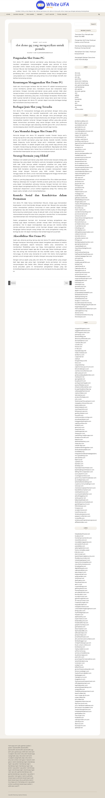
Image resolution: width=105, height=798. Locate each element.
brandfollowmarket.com (83, 490)
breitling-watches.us (81, 141)
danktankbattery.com (82, 441)
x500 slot (25, 752)
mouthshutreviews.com (83, 564)
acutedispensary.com (82, 480)
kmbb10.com (79, 425)
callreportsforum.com (82, 719)
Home (8, 14)
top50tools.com (80, 175)
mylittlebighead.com (82, 612)
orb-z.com (78, 399)
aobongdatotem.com (82, 548)
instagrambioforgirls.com (83, 421)
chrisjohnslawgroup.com (83, 643)
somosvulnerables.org (82, 653)
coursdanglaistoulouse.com (84, 131)
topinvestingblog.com (82, 173)
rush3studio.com (80, 342)
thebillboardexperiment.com (84, 691)
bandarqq (78, 99)
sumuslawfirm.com (81, 474)
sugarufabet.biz (80, 697)
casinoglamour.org (81, 311)
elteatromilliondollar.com (83, 387)
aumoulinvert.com (81, 274)
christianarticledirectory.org (84, 315)
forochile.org (79, 208)
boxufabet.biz (79, 699)
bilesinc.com (79, 189)
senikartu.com (79, 355)
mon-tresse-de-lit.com (82, 695)
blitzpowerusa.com (81, 411)
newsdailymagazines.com (83, 542)
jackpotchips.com (80, 635)
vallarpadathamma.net (82, 391)
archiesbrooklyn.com (82, 224)
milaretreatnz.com (81, 191)
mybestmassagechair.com (83, 256)
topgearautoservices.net (83, 701)
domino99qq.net (80, 336)
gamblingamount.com (82, 504)
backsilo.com (79, 464)
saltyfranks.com (80, 179)
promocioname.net (81, 214)
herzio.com (78, 346)
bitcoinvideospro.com (82, 369)
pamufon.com (79, 657)
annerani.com (79, 181)
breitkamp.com (80, 647)
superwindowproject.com (83, 278)
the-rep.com (79, 177)
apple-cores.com (80, 290)
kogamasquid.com (81, 306)
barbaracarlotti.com (81, 294)
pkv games (78, 89)
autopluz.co (79, 147)
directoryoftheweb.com (82, 338)
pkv (76, 103)
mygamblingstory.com (82, 328)
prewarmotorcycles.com (83, 157)
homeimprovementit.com (83, 538)
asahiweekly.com (80, 617)
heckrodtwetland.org (82, 252)
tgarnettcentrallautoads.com (84, 143)
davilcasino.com (80, 580)
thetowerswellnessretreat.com (85, 681)
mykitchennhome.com (82, 272)
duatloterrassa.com (81, 655)
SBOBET (40, 14)
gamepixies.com (80, 627)
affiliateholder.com (81, 522)
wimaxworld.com (80, 216)
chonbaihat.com (80, 230)
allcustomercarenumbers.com (85, 639)
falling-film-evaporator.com (84, 472)
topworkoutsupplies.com (83, 562)
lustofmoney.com (80, 512)
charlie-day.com (80, 445)
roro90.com (79, 344)
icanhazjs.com (79, 282)
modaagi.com (79, 194)
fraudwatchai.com (81, 582)
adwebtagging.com (81, 496)
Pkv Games (30, 14)
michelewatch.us (80, 137)
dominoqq (78, 105)
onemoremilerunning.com (83, 417)
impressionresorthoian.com (84, 468)
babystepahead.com (81, 500)
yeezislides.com (80, 546)
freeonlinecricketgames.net (84, 218)
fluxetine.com (79, 260)
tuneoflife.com (79, 518)
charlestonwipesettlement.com (85, 488)
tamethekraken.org (81, 661)
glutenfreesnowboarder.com (84, 669)
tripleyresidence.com (82, 649)
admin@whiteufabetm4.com (46, 52)
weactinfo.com (79, 429)
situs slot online (13, 760)
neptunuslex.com (81, 133)
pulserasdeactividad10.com (83, 292)
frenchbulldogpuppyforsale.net (85, 304)
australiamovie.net (81, 125)
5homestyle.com (80, 317)
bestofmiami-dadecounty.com (85, 556)
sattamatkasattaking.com (83, 687)
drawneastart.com (81, 629)
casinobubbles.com (81, 570)
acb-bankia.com (80, 457)
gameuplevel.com (81, 588)
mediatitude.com (80, 155)
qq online (78, 79)
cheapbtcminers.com (82, 606)
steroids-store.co (80, 236)
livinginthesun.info (81, 361)
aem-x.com (78, 584)
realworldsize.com (81, 393)
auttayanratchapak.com (83, 383)
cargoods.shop (79, 365)
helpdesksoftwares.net (82, 534)
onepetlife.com (80, 689)
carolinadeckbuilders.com (83, 171)
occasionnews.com (81, 510)
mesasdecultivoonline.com (83, 403)
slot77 (17, 786)
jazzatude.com (80, 183)
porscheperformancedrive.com (85, 659)
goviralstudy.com (80, 286)
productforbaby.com (82, 397)
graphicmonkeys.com (82, 625)
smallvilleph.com (80, 195)
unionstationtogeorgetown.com (85, 608)
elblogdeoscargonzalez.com (84, 232)
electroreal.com (80, 554)
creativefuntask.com (81, 602)
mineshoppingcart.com (82, 560)
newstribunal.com (81, 540)
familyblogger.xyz (81, 641)
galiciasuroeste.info (81, 198)
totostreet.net (79, 578)
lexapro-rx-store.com (82, 300)
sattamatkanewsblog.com (83, 482)
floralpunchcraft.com (82, 437)
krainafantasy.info (80, 351)
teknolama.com (80, 395)
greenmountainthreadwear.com (85, 478)
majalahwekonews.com (82, 330)
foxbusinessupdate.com (83, 449)
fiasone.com (79, 439)
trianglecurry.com (81, 677)
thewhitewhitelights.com (83, 248)
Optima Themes (22, 795)
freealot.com (79, 614)
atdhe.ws (78, 250)
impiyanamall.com (81, 574)
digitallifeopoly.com (81, 568)
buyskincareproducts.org (83, 302)
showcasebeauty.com (82, 165)
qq (76, 107)
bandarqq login (22, 762)
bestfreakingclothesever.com (84, 470)
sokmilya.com (79, 721)
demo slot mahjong (81, 81)
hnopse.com (79, 508)
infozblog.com (79, 228)
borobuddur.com (80, 594)
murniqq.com (12, 782)
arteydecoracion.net (81, 238)
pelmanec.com (80, 334)
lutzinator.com (80, 663)
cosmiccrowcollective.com (83, 371)
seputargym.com (80, 572)
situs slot (17, 754)
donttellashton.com (81, 340)
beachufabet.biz (80, 693)
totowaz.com (79, 486)
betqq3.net (78, 264)
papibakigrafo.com (81, 280)
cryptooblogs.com (81, 586)
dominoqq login (18, 770)
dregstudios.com (80, 202)
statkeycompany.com (82, 169)
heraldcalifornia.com (81, 623)
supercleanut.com (81, 618)
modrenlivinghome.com (83, 709)
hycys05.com (79, 415)
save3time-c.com (80, 149)
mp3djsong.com (80, 129)
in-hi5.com (78, 348)
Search (93, 24)
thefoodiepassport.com (82, 276)
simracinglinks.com (81, 159)
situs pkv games (80, 91)
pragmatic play (14, 756)
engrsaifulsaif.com (81, 604)
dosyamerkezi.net (81, 161)
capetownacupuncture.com (84, 367)
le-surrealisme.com (81, 163)
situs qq (77, 73)
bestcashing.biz (80, 220)
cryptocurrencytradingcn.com (85, 484)
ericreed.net (79, 258)
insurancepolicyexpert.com (84, 167)
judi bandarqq (79, 87)
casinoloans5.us (80, 266)
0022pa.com (79, 185)
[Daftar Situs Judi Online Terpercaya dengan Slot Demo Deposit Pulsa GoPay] (52, 5)
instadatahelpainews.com (83, 711)
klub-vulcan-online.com (83, 645)
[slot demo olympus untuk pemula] (68, 283)
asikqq (77, 95)
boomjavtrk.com (80, 725)
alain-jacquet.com (81, 373)
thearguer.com (80, 433)
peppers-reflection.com (82, 516)
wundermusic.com (81, 596)
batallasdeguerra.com (82, 200)
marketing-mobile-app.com (84, 435)
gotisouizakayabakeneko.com (84, 375)
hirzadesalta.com (80, 566)
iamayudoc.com (80, 610)
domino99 (16, 748)
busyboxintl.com (80, 381)
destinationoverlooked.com (84, 502)
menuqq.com (12, 746)
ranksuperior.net (80, 498)
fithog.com (78, 240)
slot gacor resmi (20, 776)
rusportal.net (79, 357)
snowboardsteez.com (82, 419)
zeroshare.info (79, 187)
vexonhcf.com (79, 151)
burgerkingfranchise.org (83, 389)
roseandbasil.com (80, 246)
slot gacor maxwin (25, 760)
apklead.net (79, 727)
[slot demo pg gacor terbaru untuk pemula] (12, 283)
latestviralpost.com (81, 407)
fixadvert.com (79, 145)
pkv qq (77, 77)
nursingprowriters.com (82, 476)
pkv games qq (16, 752)
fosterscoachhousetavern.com (85, 401)
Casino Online (18, 14)
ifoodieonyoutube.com (82, 558)
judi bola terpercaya (23, 778)
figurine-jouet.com (81, 703)
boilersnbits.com (80, 405)
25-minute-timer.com (82, 600)
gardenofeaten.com (81, 413)
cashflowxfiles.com (81, 423)
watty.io (77, 359)
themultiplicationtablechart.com (85, 308)
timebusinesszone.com (82, 514)
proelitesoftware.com (82, 637)
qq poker (16, 764)
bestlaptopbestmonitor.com (84, 242)
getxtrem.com (79, 427)
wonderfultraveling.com (83, 212)
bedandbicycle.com (81, 621)
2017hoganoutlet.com (82, 332)
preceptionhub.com (81, 544)
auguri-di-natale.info (81, 135)
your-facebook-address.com (84, 705)
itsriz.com (78, 363)
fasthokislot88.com (81, 631)
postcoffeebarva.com (82, 385)
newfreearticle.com (81, 409)
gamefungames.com (82, 598)
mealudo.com (79, 443)
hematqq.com (22, 782)
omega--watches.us (81, 139)
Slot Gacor (50, 14)
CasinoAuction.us (80, 268)
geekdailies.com (80, 713)
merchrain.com (80, 715)
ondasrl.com (79, 665)
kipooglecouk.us (80, 270)
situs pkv (78, 75)
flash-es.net (78, 459)
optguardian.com (80, 576)
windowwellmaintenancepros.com (86, 520)
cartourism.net (80, 288)
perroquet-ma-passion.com (84, 707)
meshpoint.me (79, 377)
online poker (79, 109)
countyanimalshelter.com (83, 494)
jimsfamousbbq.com (81, 121)
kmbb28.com (79, 717)
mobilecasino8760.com (82, 262)
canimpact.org (79, 284)
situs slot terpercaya (81, 83)
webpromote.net (80, 234)
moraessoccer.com (81, 206)
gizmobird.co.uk (80, 127)
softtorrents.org (80, 651)
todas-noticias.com (81, 353)
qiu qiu (77, 101)
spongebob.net (80, 379)
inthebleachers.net (81, 298)
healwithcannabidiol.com (83, 673)
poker (77, 97)
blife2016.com (79, 667)
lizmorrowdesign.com (82, 671)
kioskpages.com (80, 675)
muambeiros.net (80, 226)
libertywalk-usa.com (81, 123)
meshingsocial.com (81, 431)
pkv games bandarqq (82, 85)
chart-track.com (80, 210)
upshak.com (79, 461)
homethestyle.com (81, 590)
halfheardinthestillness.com (84, 254)
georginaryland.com (81, 244)
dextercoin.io (79, 313)
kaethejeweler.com (81, 685)
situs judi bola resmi (26, 780)
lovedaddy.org (79, 451)
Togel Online (62, 14)
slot (76, 93)
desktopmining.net (81, 296)
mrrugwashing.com (81, 455)
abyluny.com (79, 723)
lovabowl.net (79, 536)
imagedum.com (80, 679)
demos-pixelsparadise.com (83, 153)
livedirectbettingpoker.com (84, 447)
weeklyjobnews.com (81, 492)
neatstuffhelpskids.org (82, 204)
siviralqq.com (79, 465)
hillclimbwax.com (80, 506)
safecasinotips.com (81, 633)
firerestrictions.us (80, 222)
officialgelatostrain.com (82, 683)
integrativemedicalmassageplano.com (87, 453)
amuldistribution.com (82, 592)
